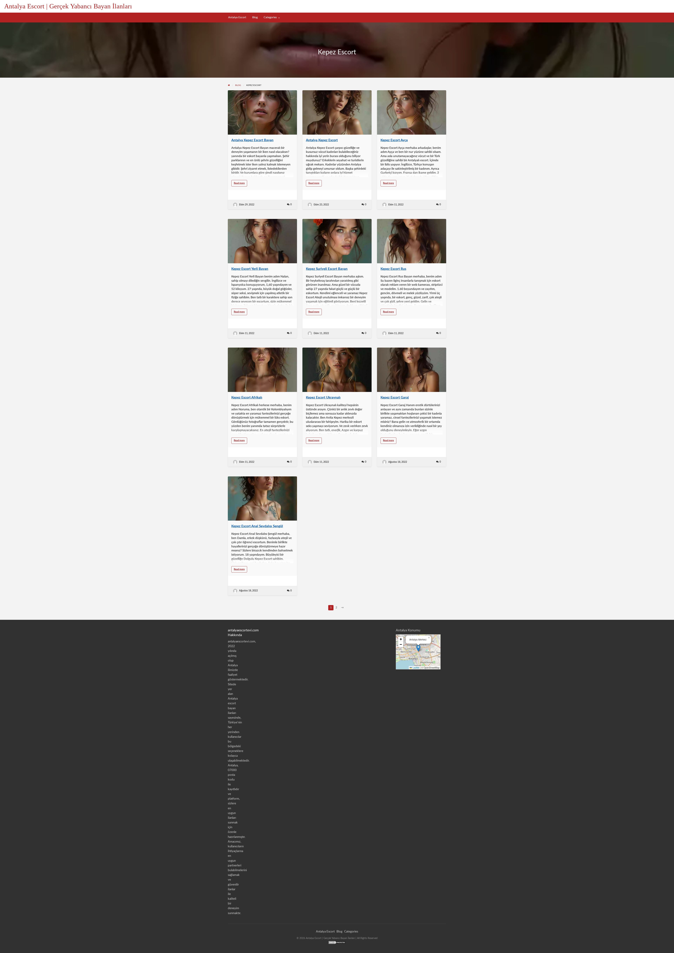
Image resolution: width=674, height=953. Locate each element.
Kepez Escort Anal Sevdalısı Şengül (257, 526)
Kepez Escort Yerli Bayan (249, 269)
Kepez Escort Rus (393, 269)
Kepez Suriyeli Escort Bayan (327, 269)
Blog (255, 17)
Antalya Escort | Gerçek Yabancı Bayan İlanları (68, 6)
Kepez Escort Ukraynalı (323, 397)
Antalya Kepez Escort (322, 140)
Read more (240, 184)
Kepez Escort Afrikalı (246, 397)
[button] (418, 648)
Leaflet (415, 667)
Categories (270, 17)
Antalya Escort (237, 17)
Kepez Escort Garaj (395, 397)
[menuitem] (237, 17)
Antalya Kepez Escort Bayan (252, 140)
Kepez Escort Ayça (394, 140)
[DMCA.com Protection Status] (337, 942)
